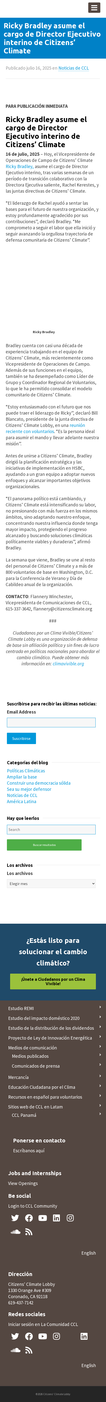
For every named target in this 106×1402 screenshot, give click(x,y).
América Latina (21, 801)
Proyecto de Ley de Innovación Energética (50, 1038)
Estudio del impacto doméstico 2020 (43, 1018)
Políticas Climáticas (26, 771)
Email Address (21, 712)
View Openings (23, 1183)
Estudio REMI (21, 1008)
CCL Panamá (24, 1115)
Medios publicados (30, 1056)
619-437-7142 (20, 1303)
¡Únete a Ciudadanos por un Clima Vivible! (53, 981)
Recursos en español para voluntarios (45, 1097)
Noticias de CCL (73, 68)
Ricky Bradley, (20, 166)
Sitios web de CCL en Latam (35, 1107)
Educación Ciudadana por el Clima (41, 1087)
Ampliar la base (22, 777)
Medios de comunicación (32, 1048)
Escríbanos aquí (28, 1150)
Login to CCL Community (32, 1206)
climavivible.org (68, 664)
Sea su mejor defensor (29, 789)
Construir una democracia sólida (39, 783)
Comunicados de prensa (36, 1066)
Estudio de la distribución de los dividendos (51, 1028)
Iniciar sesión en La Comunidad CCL (43, 1324)
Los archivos (20, 873)
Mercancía (18, 1077)
